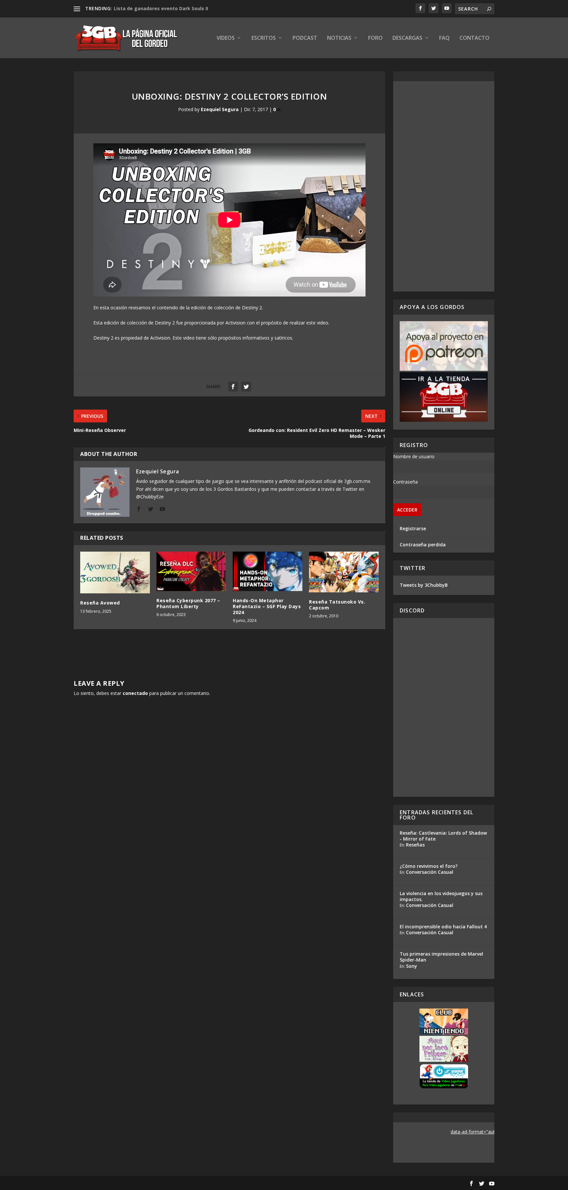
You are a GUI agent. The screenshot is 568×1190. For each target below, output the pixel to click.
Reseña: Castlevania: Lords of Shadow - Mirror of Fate (443, 836)
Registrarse (413, 528)
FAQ (444, 38)
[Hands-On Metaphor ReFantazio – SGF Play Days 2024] (267, 571)
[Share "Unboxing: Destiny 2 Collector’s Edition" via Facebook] (233, 386)
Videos (226, 38)
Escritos (263, 38)
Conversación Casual (429, 872)
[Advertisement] (444, 186)
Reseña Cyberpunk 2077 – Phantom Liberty (188, 603)
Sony (411, 966)
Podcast (305, 38)
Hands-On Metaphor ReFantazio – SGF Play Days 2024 (267, 606)
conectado (135, 693)
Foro (375, 38)
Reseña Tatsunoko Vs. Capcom (337, 605)
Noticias (339, 38)
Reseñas (415, 845)
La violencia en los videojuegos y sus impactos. (441, 896)
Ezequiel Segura (220, 109)
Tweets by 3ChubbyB (424, 585)
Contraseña (405, 482)
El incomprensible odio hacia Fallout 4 (443, 926)
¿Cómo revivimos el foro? (429, 866)
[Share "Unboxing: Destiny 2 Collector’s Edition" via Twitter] (246, 386)
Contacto (474, 38)
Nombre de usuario (414, 456)
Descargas (407, 38)
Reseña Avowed (100, 603)
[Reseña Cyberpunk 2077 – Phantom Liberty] (191, 571)
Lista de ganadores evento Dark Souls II (161, 8)
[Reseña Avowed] (115, 572)
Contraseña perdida (423, 544)
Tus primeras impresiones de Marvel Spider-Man (441, 957)
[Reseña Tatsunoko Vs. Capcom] (344, 572)
